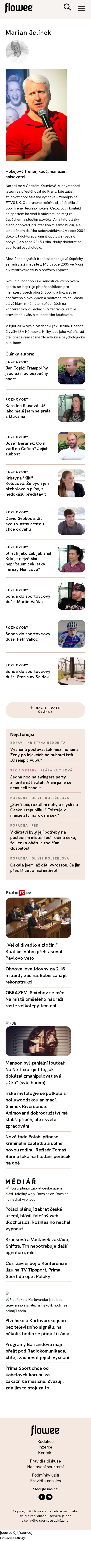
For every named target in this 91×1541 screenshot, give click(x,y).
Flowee (22, 8)
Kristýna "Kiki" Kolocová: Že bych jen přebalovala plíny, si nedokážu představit (27, 486)
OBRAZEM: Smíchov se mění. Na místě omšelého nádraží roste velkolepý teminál (36, 999)
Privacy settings (13, 1538)
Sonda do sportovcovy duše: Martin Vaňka (28, 598)
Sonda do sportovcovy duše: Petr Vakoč (28, 636)
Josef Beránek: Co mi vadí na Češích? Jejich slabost (27, 448)
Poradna (19, 798)
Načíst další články (49, 710)
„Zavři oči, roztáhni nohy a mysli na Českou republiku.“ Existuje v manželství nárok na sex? (44, 810)
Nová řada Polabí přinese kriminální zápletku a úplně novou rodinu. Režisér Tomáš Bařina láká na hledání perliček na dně (38, 1150)
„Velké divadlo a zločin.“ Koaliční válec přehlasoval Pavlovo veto (34, 951)
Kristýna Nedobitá (47, 743)
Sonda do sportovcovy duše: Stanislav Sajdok (28, 674)
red (35, 825)
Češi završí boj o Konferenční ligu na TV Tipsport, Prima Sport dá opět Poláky (36, 1269)
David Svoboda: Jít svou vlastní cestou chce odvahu (25, 524)
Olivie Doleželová (50, 798)
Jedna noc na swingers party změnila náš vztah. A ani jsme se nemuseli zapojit (40, 782)
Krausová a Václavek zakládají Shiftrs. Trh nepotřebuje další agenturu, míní (38, 1246)
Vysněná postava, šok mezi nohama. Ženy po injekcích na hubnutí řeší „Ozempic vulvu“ (45, 755)
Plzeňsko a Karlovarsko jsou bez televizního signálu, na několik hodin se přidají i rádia (37, 1327)
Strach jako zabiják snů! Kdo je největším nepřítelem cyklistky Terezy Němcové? (28, 561)
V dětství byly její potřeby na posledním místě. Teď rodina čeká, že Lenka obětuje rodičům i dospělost (43, 840)
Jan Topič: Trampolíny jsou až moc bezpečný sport (27, 373)
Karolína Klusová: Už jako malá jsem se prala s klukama (28, 411)
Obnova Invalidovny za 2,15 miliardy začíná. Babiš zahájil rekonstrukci (36, 975)
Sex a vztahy (23, 770)
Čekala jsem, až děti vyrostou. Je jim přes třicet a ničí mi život (45, 867)
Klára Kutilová (56, 770)
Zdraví (17, 743)
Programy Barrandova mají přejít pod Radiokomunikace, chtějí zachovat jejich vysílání (37, 1350)
